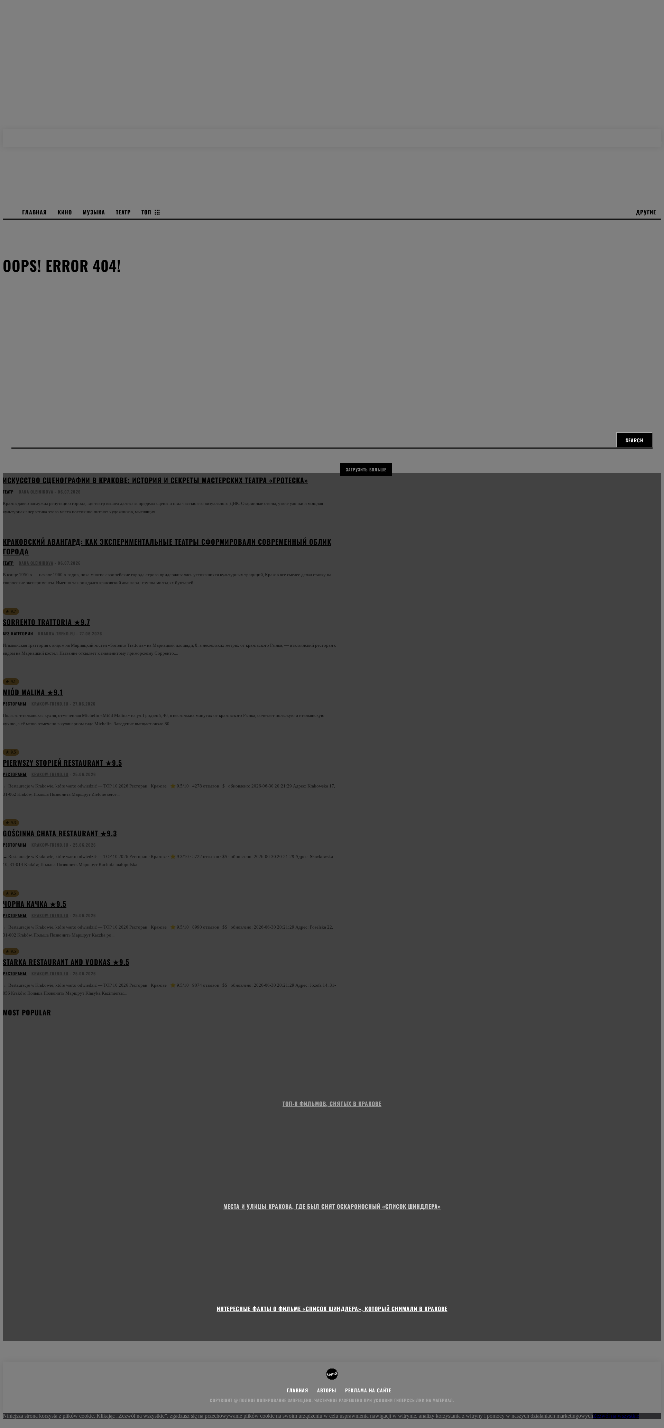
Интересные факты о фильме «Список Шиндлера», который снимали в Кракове (332, 1309)
